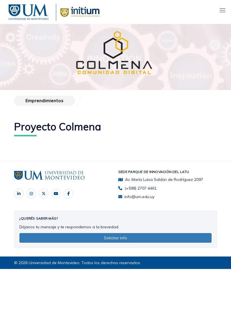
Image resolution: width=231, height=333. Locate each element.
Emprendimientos (44, 100)
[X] (43, 193)
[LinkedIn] (19, 193)
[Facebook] (68, 193)
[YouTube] (56, 193)
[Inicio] (29, 11)
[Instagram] (31, 193)
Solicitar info (115, 237)
